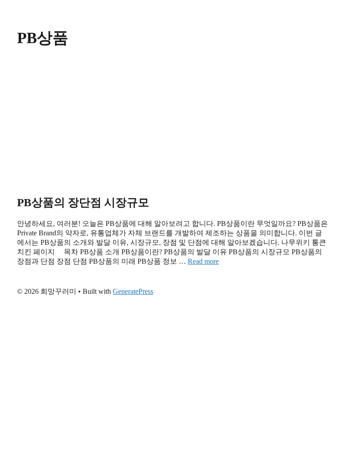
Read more (203, 261)
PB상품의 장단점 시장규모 (83, 202)
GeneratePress (133, 291)
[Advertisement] (172, 122)
